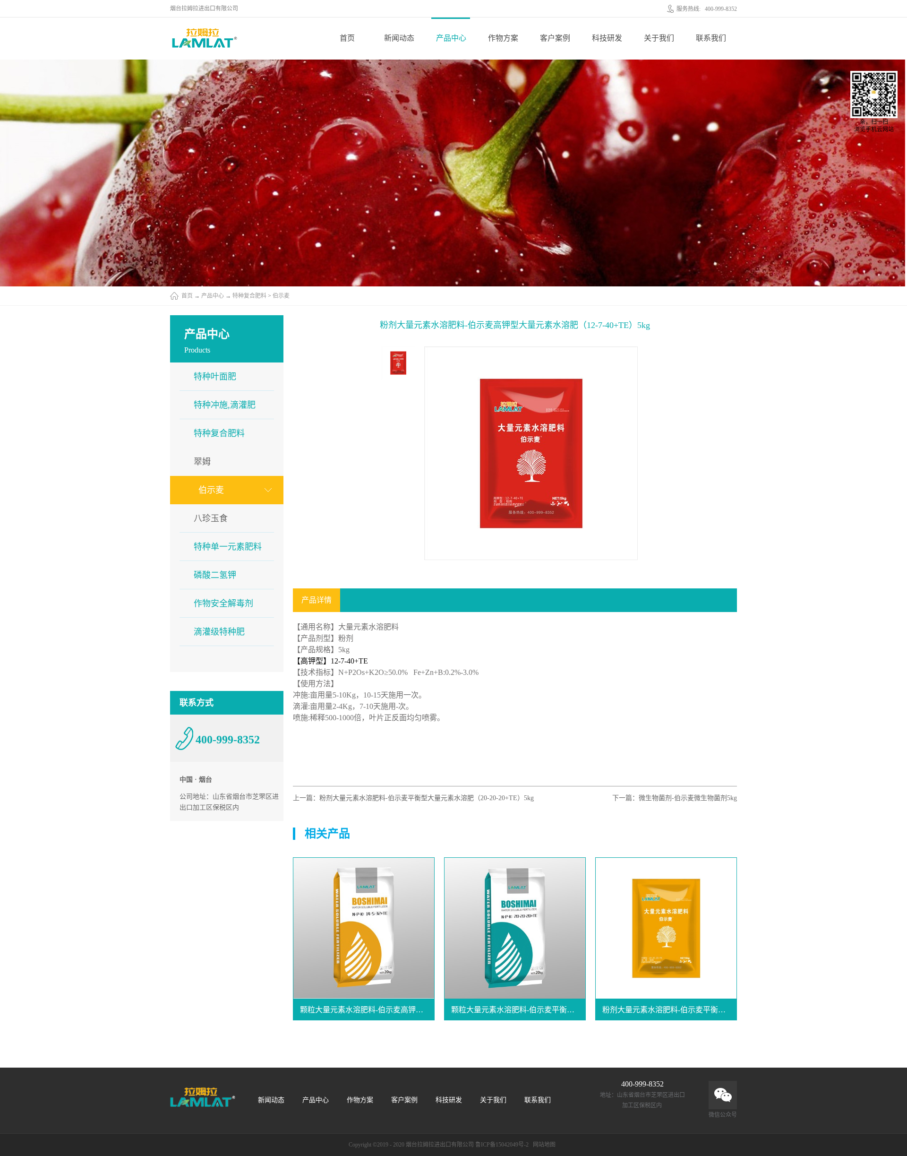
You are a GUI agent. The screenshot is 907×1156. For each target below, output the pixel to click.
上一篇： (413, 798)
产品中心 (212, 296)
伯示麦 (281, 296)
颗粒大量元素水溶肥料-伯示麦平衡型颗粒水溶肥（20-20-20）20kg (518, 1010)
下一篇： (674, 798)
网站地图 (543, 1144)
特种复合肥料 (249, 296)
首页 (347, 38)
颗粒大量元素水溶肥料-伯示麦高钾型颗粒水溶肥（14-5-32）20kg (367, 1010)
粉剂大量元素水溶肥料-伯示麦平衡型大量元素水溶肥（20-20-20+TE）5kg (669, 1010)
